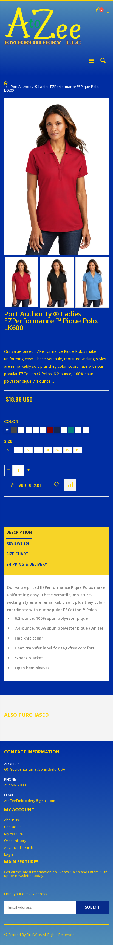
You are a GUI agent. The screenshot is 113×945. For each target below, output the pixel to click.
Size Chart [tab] (17, 553)
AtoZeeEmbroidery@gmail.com (29, 800)
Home (6, 83)
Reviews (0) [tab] (17, 543)
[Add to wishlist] (56, 485)
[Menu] (91, 60)
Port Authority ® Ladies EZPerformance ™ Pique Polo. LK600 (51, 320)
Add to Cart (30, 485)
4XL (77, 450)
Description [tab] (19, 532)
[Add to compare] (70, 485)
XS (8, 450)
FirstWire (34, 934)
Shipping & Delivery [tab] (26, 564)
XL (48, 450)
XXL (57, 450)
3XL (67, 450)
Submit (92, 907)
